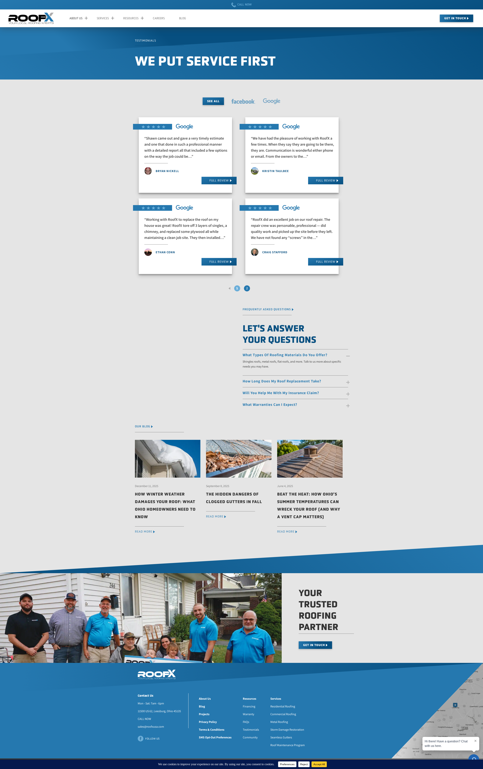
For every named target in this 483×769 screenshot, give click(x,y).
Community (250, 737)
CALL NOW (244, 4)
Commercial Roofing (283, 714)
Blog (182, 18)
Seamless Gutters (281, 737)
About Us (75, 18)
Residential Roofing (282, 706)
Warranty (248, 714)
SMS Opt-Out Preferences (215, 737)
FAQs (246, 722)
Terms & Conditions (211, 730)
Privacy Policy (208, 722)
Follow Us (152, 738)
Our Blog (142, 426)
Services (103, 18)
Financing (249, 706)
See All (213, 101)
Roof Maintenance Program (287, 745)
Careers (159, 18)
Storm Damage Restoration (287, 730)
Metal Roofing (279, 722)
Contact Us (145, 696)
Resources (130, 18)
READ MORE (143, 531)
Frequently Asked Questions (267, 309)
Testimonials (251, 730)
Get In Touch (455, 18)
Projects (204, 714)
